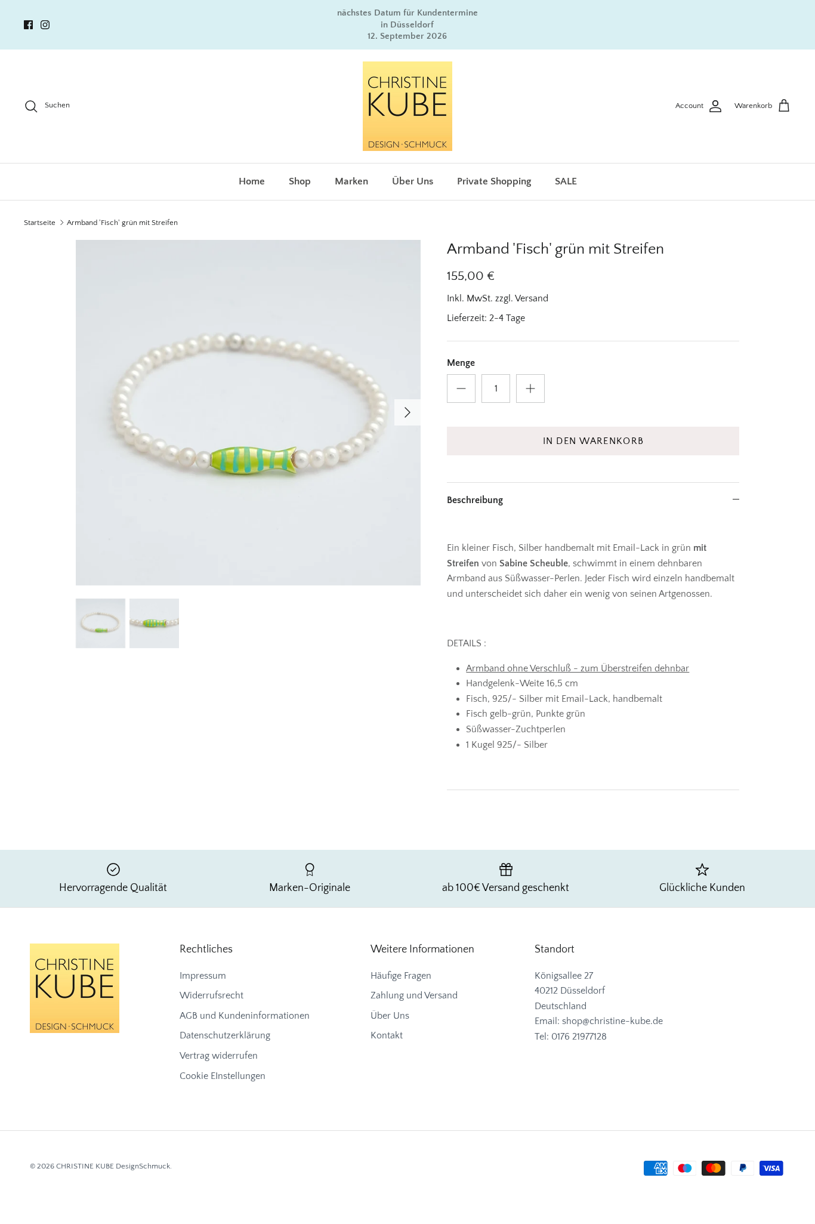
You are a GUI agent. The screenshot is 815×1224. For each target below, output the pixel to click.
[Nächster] (407, 412)
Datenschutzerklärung (225, 1035)
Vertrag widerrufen (219, 1055)
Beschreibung (475, 500)
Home (252, 181)
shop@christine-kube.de (612, 1021)
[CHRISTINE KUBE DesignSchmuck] (407, 106)
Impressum (203, 975)
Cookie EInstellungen (223, 1076)
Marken (351, 181)
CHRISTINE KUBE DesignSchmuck (113, 1166)
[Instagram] (45, 24)
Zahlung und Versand (414, 995)
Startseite (39, 222)
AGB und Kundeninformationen (245, 1015)
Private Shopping (494, 181)
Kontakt (387, 1035)
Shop (300, 181)
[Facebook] (28, 24)
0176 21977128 (579, 1036)
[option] (248, 412)
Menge (461, 362)
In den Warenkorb (593, 441)
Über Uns (412, 181)
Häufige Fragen (401, 975)
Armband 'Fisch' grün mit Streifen (122, 222)
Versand (531, 298)
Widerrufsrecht (211, 995)
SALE (566, 181)
